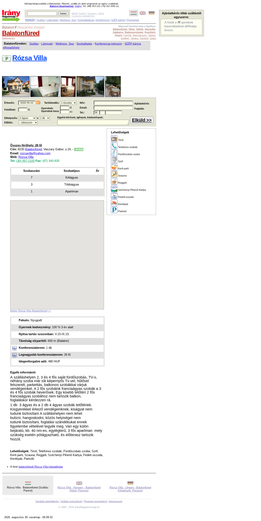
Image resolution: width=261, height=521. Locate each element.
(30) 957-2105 (25, 160)
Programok (133, 20)
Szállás (41, 20)
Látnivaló (47, 43)
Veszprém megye (30, 27)
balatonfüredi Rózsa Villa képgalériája (41, 466)
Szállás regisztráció (71, 501)
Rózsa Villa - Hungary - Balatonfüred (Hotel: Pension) (79, 489)
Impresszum (115, 501)
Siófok (101, 13)
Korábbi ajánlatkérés (47, 501)
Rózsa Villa (25, 157)
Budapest (92, 13)
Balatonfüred (21, 33)
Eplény (78, 6)
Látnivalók (52, 20)
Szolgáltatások (86, 20)
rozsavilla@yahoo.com (35, 153)
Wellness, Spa (68, 20)
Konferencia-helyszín (108, 43)
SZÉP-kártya (118, 20)
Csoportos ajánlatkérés (83, 16)
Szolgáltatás (84, 43)
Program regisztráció (95, 501)
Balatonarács (8, 38)
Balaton (82, 13)
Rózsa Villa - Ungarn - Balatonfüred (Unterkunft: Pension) (130, 489)
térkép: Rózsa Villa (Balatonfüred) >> (30, 310)
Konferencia (102, 20)
